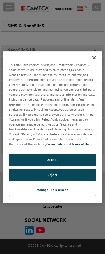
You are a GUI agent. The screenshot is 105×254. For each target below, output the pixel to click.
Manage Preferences (52, 190)
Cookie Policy (55, 144)
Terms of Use (81, 144)
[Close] (94, 57)
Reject (52, 175)
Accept (52, 159)
